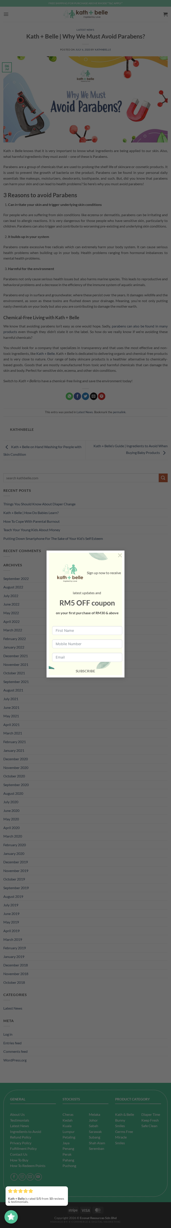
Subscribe (85, 671)
